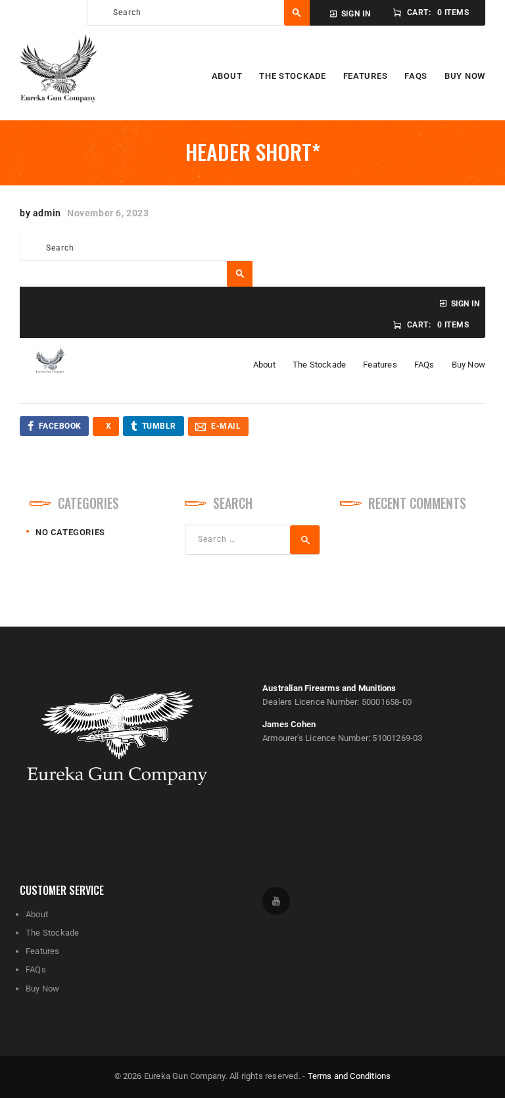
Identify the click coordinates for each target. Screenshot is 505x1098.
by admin (41, 213)
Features (43, 951)
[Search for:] (252, 539)
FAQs (36, 969)
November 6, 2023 (108, 213)
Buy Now (42, 988)
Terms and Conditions (349, 1076)
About (37, 914)
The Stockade (52, 933)
